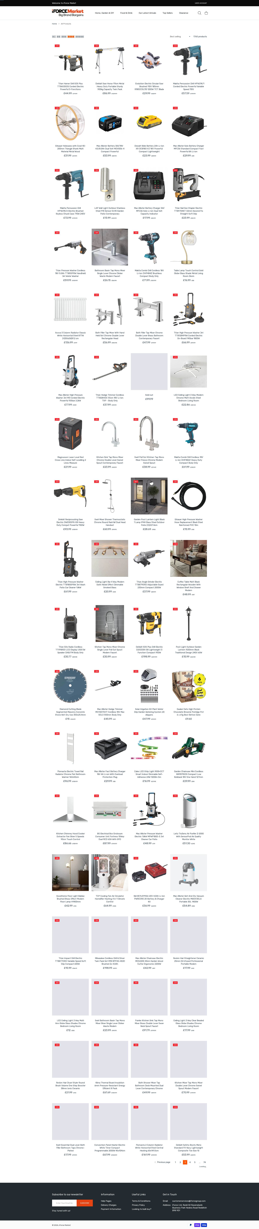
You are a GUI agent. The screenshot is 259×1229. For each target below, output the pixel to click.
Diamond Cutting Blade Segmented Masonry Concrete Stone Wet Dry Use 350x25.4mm (70, 712)
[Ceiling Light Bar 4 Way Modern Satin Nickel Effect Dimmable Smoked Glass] (109, 558)
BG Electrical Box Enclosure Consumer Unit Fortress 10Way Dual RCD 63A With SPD (109, 836)
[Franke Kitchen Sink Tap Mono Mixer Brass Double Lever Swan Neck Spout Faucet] (149, 997)
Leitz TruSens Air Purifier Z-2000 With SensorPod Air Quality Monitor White (189, 836)
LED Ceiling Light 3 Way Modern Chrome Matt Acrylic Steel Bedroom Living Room (188, 398)
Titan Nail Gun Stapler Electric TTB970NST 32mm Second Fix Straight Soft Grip (188, 211)
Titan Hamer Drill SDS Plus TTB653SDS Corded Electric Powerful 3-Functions (70, 86)
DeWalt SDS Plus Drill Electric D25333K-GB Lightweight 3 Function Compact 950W (149, 650)
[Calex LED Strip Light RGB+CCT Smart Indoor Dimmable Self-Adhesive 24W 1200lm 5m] (149, 748)
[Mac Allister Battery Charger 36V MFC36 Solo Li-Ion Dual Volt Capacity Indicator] (149, 184)
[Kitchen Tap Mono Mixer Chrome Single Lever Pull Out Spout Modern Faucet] (109, 623)
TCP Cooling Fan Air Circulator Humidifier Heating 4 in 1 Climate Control (110, 899)
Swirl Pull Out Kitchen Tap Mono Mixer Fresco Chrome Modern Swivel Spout (149, 460)
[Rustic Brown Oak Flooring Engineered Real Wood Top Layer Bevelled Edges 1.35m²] (70, 1184)
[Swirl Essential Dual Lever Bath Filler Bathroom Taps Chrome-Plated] (70, 1121)
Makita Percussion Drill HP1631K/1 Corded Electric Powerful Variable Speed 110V (188, 86)
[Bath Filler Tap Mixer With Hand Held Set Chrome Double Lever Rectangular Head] (109, 309)
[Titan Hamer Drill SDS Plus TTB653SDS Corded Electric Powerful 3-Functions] (70, 60)
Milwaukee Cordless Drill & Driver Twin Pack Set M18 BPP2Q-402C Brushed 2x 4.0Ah (110, 961)
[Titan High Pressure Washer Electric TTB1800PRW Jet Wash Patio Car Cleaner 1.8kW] (70, 558)
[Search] (199, 13)
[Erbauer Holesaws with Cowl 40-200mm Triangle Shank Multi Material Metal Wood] (70, 122)
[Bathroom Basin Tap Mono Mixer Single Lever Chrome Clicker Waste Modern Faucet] (109, 247)
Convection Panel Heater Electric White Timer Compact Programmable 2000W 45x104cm (109, 1148)
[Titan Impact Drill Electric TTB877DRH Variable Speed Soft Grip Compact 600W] (70, 934)
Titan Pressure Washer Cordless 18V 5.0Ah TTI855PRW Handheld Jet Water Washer (70, 273)
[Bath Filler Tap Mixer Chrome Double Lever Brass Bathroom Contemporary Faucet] (149, 309)
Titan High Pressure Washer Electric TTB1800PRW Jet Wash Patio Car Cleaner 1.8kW (70, 585)
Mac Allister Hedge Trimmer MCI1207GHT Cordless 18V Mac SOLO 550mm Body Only (109, 712)
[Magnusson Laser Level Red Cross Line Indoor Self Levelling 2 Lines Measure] (70, 433)
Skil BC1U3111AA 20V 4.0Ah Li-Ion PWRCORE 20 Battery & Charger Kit (149, 899)
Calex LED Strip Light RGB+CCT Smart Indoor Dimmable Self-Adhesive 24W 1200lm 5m (149, 774)
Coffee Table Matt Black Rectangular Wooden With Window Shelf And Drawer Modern (189, 586)
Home (54, 24)
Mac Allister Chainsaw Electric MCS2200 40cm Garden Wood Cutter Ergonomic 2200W (149, 961)
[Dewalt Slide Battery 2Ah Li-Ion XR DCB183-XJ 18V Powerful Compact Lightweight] (149, 122)
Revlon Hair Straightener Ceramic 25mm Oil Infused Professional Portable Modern (188, 961)
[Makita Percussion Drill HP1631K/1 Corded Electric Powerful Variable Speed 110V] (188, 60)
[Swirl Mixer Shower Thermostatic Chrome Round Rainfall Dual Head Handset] (109, 496)
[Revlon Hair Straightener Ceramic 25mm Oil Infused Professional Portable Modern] (188, 934)
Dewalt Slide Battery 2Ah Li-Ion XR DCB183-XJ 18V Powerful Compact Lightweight (149, 149)
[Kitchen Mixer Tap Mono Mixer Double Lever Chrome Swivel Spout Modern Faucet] (188, 1059)
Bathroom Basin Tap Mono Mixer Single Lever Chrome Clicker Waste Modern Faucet (110, 273)
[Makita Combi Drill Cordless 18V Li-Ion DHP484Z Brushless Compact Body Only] (149, 247)
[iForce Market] (68, 13)
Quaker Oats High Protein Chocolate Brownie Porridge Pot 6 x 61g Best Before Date (189, 712)
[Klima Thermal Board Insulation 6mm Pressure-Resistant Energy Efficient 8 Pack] (109, 1059)
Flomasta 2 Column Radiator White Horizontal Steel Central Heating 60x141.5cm (149, 1148)
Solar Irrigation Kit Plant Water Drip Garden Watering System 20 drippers (149, 712)
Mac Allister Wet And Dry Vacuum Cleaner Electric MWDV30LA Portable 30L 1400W (188, 899)
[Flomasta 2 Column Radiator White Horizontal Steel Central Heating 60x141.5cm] (149, 1121)
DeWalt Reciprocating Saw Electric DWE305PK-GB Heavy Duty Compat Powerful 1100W (70, 522)
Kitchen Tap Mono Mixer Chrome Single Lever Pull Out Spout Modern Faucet (110, 650)
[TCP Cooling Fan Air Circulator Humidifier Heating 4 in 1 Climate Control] (109, 872)
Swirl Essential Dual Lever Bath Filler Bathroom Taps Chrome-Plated (70, 1148)
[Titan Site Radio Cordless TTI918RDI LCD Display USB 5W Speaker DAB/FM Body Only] (70, 623)
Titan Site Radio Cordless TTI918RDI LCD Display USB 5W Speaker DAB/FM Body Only (70, 650)
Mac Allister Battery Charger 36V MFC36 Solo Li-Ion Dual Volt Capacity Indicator (149, 211)
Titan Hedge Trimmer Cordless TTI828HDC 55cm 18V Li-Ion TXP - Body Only (110, 398)
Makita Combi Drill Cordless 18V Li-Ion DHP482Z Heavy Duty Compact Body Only (188, 460)
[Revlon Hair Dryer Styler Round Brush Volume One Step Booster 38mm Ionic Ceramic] (70, 1059)
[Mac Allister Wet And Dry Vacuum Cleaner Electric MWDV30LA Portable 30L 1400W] (188, 872)
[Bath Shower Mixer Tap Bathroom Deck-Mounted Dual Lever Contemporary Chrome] (149, 1059)
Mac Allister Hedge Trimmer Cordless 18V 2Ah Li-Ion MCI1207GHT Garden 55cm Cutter (109, 1211)
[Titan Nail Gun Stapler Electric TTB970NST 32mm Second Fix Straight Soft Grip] (188, 184)
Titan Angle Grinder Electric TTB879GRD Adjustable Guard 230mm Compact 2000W (149, 585)
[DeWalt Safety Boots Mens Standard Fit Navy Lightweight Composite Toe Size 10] (188, 1121)
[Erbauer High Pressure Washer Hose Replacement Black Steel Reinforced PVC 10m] (188, 496)
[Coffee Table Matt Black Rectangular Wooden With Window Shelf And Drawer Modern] (188, 558)
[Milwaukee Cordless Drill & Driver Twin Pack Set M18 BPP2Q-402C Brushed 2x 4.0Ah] (109, 934)
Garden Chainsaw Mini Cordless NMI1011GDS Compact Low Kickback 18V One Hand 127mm (188, 774)
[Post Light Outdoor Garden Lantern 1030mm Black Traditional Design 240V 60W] (188, 623)
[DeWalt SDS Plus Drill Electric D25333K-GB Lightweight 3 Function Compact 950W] (149, 623)
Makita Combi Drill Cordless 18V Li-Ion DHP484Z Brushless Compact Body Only (149, 273)
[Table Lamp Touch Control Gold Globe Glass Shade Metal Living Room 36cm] (188, 247)
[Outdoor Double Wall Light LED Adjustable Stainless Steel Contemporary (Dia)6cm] (149, 1184)
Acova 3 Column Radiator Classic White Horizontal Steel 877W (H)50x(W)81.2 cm (70, 336)
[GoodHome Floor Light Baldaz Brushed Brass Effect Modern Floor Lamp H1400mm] (70, 872)
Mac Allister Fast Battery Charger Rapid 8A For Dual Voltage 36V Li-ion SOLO (188, 1210)
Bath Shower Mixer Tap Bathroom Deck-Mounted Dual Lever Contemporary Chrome (149, 1086)
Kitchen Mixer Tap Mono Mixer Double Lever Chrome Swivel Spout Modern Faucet (188, 1086)
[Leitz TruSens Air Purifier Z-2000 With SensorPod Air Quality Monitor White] (188, 810)
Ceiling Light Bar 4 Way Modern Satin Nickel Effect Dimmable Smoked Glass (109, 585)
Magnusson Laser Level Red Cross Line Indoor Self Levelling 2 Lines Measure (70, 460)
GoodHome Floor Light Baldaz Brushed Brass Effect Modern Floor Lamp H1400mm (70, 899)
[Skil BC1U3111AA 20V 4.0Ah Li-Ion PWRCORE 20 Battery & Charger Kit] (149, 872)
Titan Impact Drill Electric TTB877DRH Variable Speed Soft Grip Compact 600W (70, 961)
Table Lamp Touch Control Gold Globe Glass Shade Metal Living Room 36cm (188, 273)
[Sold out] (149, 371)
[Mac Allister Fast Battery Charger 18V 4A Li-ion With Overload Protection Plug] (109, 748)
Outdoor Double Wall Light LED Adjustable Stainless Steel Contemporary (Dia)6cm (149, 1210)
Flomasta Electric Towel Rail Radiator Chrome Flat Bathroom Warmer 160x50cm (70, 774)
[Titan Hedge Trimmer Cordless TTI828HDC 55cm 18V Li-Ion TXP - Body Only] (109, 371)
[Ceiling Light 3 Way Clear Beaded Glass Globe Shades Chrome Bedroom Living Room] (188, 997)
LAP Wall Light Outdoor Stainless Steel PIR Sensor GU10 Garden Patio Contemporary (109, 211)
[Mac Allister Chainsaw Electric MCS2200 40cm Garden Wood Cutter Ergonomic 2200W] (149, 934)
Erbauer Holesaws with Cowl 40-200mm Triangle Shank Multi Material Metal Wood (70, 149)
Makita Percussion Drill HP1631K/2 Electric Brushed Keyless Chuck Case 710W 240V (70, 211)
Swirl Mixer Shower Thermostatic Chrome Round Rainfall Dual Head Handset (109, 522)
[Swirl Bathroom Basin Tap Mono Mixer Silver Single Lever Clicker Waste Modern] (109, 997)
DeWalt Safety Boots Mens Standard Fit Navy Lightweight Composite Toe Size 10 (188, 1148)
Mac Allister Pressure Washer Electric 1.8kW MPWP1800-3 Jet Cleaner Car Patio (149, 836)
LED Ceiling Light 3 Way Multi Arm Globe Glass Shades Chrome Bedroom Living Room (70, 1023)
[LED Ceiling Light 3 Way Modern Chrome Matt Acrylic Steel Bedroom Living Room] (188, 371)
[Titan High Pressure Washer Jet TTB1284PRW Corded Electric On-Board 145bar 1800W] (188, 309)
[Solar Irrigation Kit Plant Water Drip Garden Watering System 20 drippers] (149, 685)
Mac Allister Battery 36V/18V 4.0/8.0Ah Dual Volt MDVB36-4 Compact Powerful (109, 149)
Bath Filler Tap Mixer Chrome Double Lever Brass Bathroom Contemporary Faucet (149, 336)
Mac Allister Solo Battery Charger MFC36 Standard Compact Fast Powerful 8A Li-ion (188, 149)
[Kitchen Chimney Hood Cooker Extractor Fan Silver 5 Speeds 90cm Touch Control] (70, 810)
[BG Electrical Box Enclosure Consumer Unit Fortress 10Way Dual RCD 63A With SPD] (109, 810)
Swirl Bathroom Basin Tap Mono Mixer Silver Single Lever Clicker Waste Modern (110, 1023)
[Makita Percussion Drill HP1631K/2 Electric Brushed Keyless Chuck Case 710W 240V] (70, 184)
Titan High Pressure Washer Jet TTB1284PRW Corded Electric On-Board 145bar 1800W (188, 336)
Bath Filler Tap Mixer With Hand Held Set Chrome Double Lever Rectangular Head (109, 336)
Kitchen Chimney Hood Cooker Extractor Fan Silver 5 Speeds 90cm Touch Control (70, 836)
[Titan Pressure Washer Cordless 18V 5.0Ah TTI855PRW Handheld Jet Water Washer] (70, 247)
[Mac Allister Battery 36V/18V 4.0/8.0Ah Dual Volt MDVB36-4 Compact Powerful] (109, 122)
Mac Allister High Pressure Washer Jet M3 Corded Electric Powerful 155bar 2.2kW (70, 398)
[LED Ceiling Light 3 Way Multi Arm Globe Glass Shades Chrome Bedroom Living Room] (70, 997)
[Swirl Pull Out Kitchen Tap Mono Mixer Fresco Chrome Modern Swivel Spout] (149, 433)
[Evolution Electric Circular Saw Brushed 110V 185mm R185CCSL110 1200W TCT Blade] (149, 60)
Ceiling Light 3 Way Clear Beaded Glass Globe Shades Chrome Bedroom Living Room (188, 1023)
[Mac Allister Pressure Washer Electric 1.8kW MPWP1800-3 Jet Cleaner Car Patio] (149, 810)
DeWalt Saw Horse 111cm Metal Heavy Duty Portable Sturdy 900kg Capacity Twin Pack (110, 86)
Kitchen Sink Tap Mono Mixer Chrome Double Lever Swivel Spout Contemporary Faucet (109, 460)
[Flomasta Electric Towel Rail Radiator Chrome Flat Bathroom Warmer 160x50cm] (70, 748)
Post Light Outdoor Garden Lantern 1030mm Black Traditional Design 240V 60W (188, 650)
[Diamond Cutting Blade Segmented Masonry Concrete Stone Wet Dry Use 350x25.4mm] (70, 685)
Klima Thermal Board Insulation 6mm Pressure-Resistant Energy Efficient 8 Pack (110, 1086)
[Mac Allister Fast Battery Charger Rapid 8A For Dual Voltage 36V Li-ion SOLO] (188, 1184)
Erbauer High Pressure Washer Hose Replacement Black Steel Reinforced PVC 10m (188, 522)
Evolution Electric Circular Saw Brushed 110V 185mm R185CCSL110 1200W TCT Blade (149, 86)
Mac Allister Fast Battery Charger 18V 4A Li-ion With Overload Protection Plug (109, 774)
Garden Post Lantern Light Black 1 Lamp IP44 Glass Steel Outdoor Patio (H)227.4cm (149, 522)
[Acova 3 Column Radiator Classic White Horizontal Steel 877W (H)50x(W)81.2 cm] (70, 309)
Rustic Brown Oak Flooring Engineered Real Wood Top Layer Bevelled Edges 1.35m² (70, 1210)
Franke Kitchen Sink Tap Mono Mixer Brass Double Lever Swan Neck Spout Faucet (149, 1023)
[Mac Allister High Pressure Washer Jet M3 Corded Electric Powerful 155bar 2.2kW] (70, 371)
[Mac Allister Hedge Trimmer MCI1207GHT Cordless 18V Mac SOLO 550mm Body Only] (109, 685)
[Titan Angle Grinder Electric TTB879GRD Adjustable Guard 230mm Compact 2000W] (149, 558)
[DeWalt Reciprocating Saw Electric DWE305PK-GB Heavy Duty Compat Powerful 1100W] (70, 496)
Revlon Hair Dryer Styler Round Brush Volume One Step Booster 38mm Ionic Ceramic (70, 1086)
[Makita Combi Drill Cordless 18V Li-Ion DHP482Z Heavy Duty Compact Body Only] (188, 433)
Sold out (149, 395)
